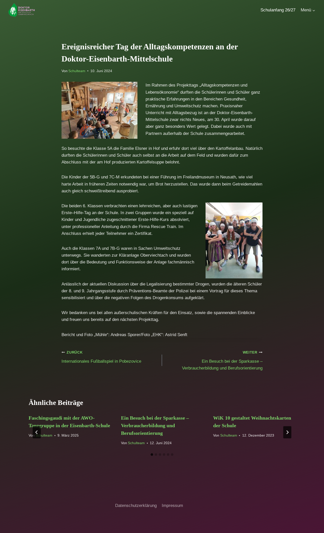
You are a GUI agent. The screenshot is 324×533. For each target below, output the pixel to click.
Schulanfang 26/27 (277, 10)
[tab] (152, 454)
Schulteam (76, 71)
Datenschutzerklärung (136, 505)
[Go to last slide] (37, 432)
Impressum (172, 505)
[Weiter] (287, 432)
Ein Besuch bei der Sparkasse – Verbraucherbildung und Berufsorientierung (222, 361)
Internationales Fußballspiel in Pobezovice (101, 357)
